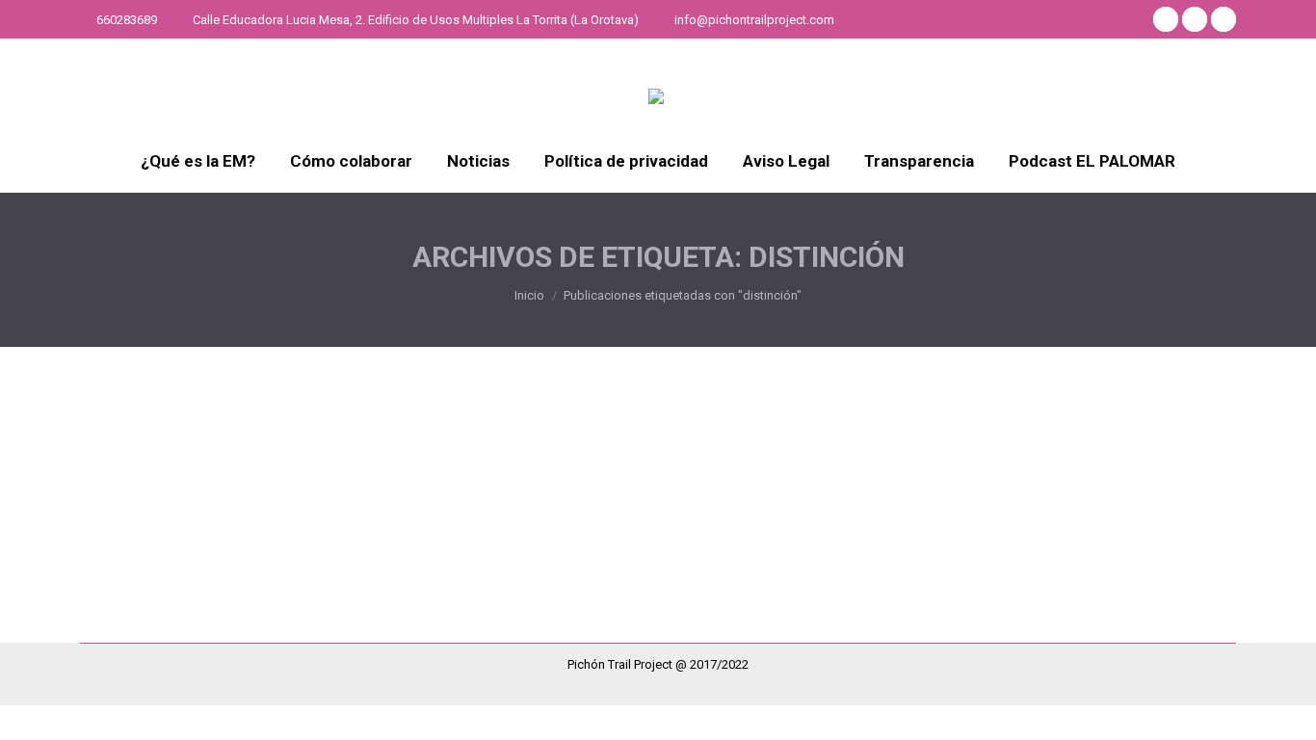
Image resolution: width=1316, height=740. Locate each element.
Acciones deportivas (162, 483)
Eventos (356, 483)
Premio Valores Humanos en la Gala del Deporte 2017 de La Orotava (403, 448)
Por (434, 483)
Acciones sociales (277, 483)
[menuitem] (198, 161)
